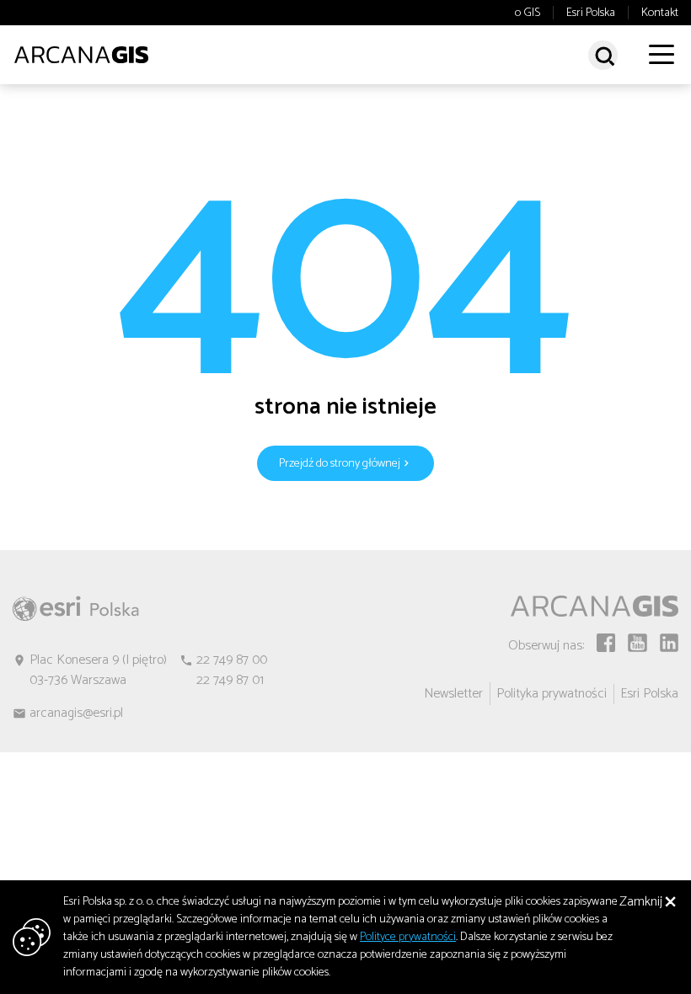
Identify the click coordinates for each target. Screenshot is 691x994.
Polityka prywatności (551, 693)
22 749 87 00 (231, 660)
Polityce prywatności (408, 937)
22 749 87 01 (230, 680)
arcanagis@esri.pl (76, 713)
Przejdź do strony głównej (339, 463)
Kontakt (659, 13)
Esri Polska (590, 13)
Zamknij (640, 902)
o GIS (527, 13)
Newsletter (453, 693)
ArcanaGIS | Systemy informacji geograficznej (80, 54)
